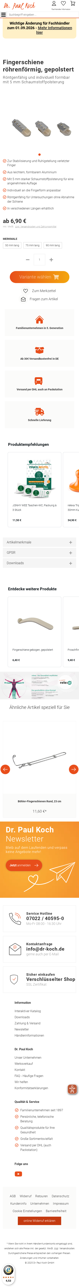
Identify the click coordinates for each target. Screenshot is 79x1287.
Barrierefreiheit (56, 1211)
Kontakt (20, 1070)
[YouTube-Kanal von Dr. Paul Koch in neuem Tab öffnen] (18, 1176)
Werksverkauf (24, 1064)
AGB (13, 1196)
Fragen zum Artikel (44, 299)
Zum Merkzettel (44, 291)
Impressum (61, 1203)
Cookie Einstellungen (27, 1211)
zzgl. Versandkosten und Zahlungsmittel (35, 226)
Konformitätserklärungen (31, 1088)
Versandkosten (67, 1248)
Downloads (22, 1017)
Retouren (41, 1196)
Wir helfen (21, 1082)
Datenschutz (60, 1196)
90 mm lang (53, 245)
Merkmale (10, 238)
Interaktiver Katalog (28, 1011)
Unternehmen (39, 1203)
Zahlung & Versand (27, 1023)
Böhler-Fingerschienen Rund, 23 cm (39, 801)
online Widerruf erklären (39, 1221)
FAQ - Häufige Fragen (29, 1076)
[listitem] (34, 489)
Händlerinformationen (29, 1035)
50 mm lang (12, 245)
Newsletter (22, 1029)
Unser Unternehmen (28, 1057)
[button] (4, 489)
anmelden (20, 865)
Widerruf (26, 1196)
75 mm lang (33, 245)
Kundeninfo (18, 1203)
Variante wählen (35, 277)
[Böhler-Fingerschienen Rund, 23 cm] (39, 757)
